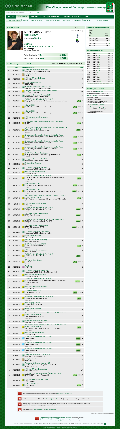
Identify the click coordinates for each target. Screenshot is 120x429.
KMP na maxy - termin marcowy (36, 286)
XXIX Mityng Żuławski (32, 303)
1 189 (62, 54)
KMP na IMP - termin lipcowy (35, 78)
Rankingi (66, 17)
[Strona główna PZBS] (110, 12)
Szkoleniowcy (76, 20)
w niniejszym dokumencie (64, 393)
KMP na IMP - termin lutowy (34, 332)
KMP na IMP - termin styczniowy (36, 369)
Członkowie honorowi (101, 20)
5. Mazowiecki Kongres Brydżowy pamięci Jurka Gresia (44, 121)
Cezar (10, 17)
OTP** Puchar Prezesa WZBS (35, 244)
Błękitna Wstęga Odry (32, 183)
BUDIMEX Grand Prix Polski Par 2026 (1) (39, 297)
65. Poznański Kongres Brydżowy (36, 213)
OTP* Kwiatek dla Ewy (33, 291)
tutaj (79, 420)
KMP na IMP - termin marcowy (35, 274)
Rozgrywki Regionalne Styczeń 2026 (37, 355)
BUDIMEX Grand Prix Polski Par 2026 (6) (39, 99)
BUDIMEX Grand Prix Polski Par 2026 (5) (39, 176)
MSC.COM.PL (52, 427)
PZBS (59, 427)
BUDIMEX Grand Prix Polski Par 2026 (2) (39, 279)
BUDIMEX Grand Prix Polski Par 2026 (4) (39, 207)
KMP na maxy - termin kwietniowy (36, 250)
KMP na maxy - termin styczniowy (37, 379)
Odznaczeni (87, 20)
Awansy (25, 20)
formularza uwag (82, 418)
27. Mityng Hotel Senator (33, 260)
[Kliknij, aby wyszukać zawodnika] (38, 12)
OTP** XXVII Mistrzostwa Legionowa (37, 153)
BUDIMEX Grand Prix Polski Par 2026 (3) (39, 254)
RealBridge (28, 266)
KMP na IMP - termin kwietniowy (36, 240)
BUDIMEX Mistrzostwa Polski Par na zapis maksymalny (44, 219)
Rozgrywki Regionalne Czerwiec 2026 (38, 86)
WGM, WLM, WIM (36, 20)
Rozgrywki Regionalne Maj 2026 (36, 159)
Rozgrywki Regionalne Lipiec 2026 (36, 70)
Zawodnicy (22, 17)
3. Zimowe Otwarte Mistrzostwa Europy (38, 337)
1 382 (62, 58)
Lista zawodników (14, 20)
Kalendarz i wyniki (51, 17)
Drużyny (34, 17)
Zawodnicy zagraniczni (52, 20)
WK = (36, 38)
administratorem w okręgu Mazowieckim (44, 409)
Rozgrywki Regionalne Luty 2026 (36, 320)
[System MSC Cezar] (22, 10)
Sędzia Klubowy (92, 95)
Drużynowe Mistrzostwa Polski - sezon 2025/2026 (42, 91)
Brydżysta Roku (81, 17)
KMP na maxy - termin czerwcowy (36, 117)
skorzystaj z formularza (52, 399)
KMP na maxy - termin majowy (35, 203)
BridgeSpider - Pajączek (33, 74)
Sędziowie (66, 20)
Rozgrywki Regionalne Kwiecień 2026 (37, 231)
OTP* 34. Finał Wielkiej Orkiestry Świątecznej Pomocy (43, 373)
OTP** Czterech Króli (32, 383)
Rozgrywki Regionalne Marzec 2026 (37, 270)
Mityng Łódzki (30, 105)
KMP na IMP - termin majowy (35, 171)
